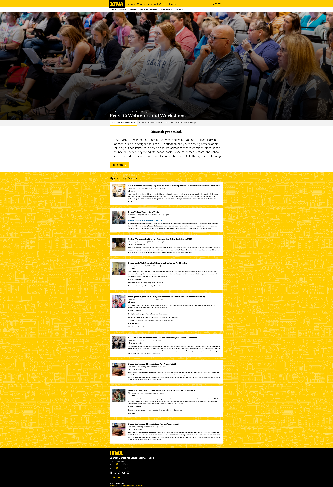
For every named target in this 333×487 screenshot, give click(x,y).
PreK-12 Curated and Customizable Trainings (181, 123)
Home (111, 112)
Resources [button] (179, 9)
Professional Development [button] (148, 9)
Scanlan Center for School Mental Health (151, 4)
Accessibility (139, 485)
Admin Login (116, 477)
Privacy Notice (113, 485)
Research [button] (132, 9)
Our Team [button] (122, 9)
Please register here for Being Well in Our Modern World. (145, 220)
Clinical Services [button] (166, 9)
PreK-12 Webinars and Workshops (123, 123)
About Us (113, 9)
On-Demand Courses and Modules (150, 123)
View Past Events (118, 165)
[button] (216, 3)
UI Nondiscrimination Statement (126, 485)
